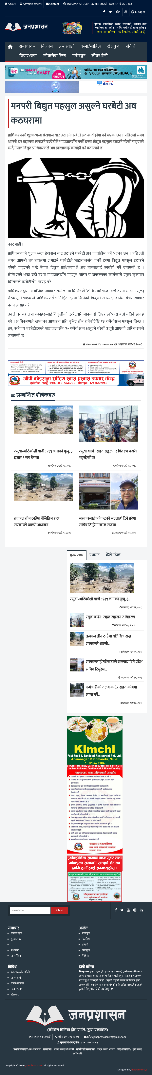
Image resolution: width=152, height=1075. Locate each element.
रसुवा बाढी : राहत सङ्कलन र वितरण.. (111, 617)
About (11, 3)
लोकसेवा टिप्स (54, 56)
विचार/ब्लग (28, 56)
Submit (59, 910)
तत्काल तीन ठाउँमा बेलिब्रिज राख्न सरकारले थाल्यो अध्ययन (36, 521)
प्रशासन (94, 555)
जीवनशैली (99, 56)
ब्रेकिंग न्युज (16, 933)
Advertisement (32, 3)
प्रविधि (130, 46)
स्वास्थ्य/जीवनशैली (20, 972)
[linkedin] (141, 910)
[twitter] (122, 910)
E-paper (139, 12)
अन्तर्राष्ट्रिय (16, 956)
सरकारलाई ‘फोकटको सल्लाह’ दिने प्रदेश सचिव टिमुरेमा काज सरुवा (107, 521)
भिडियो (85, 956)
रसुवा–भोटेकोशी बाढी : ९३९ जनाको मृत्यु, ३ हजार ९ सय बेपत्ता (43, 454)
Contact (54, 3)
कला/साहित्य (91, 46)
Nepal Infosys (139, 1069)
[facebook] (116, 910)
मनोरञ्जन (79, 56)
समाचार (26, 46)
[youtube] (128, 910)
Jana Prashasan (34, 1065)
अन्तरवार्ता (67, 46)
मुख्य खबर (76, 555)
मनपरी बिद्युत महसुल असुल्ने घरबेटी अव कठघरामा (73, 113)
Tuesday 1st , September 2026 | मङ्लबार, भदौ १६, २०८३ (99, 3)
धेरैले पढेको (113, 555)
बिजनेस (47, 46)
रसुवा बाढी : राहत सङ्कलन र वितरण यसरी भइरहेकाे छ (108, 454)
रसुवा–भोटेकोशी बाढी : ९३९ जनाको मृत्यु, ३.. (100, 599)
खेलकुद (113, 46)
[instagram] (134, 910)
